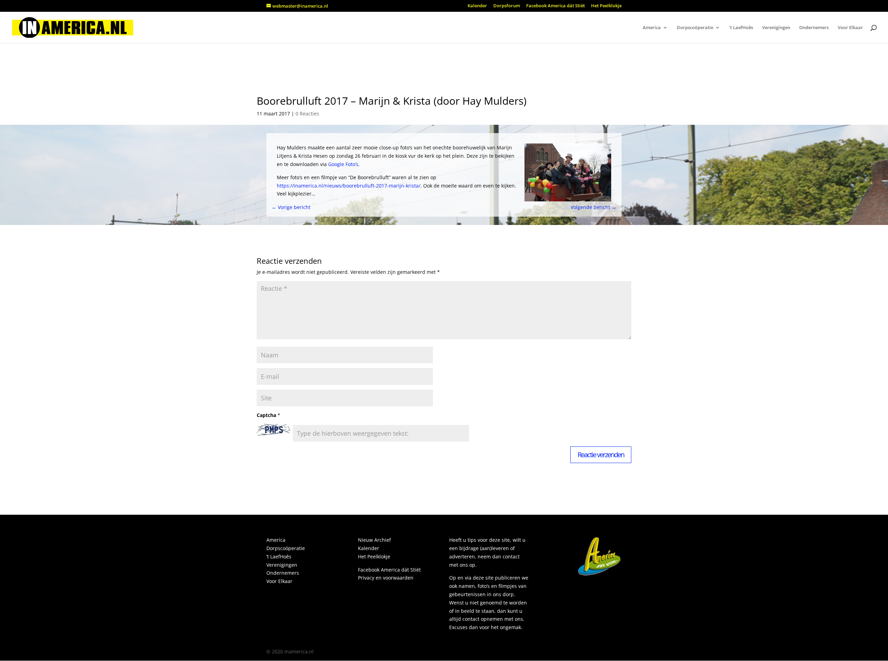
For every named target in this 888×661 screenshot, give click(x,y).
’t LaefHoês (741, 28)
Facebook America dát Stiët (555, 6)
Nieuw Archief (374, 540)
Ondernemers (814, 28)
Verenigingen (776, 28)
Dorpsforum (506, 6)
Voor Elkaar (850, 28)
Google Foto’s (343, 164)
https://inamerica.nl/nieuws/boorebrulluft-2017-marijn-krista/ (348, 185)
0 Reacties (307, 113)
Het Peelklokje (606, 6)
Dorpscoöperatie (695, 28)
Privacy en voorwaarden (385, 577)
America (652, 28)
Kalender (477, 6)
